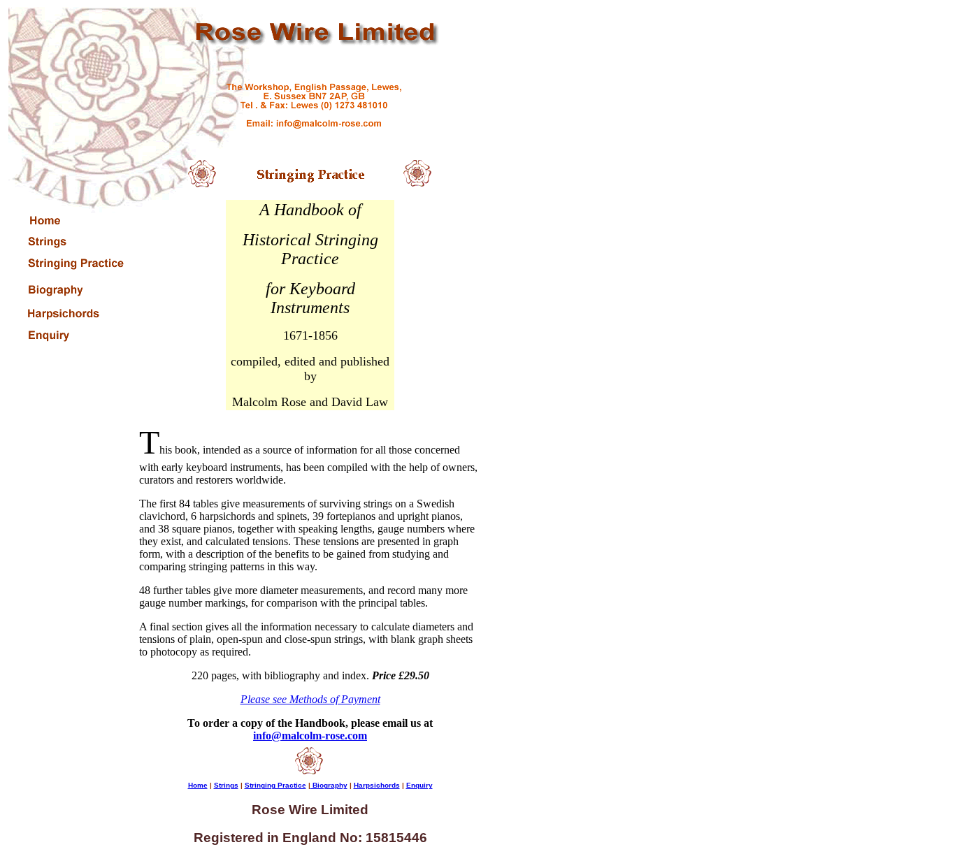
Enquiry (419, 785)
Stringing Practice (275, 785)
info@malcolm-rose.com (310, 735)
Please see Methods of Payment (310, 699)
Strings (226, 785)
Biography (328, 785)
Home (198, 785)
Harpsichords (377, 785)
